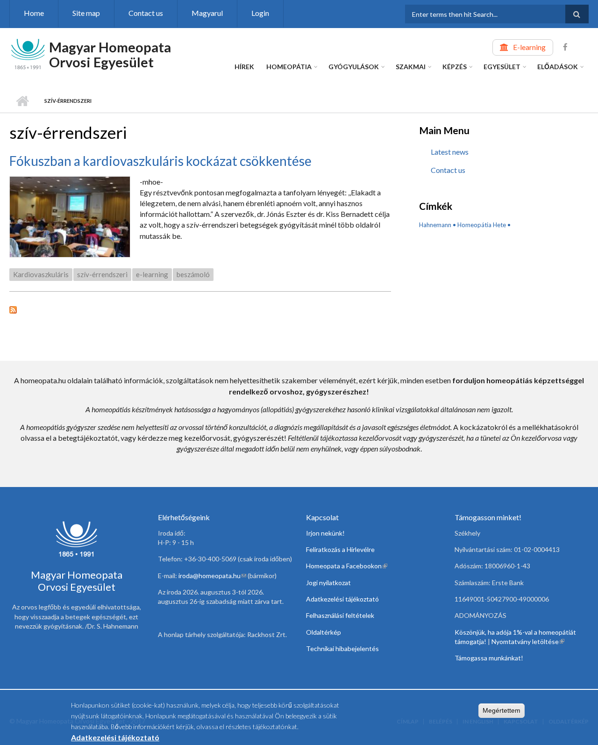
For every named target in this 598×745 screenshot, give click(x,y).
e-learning (152, 274)
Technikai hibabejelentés (342, 648)
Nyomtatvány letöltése (527, 641)
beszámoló (193, 274)
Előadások (557, 67)
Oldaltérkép (323, 632)
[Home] (28, 53)
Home (34, 12)
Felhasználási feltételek (340, 615)
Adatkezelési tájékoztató (342, 599)
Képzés (454, 67)
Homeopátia (289, 67)
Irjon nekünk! (325, 533)
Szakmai (411, 67)
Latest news (450, 151)
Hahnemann (435, 225)
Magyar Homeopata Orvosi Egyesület (110, 54)
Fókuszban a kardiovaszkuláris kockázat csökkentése (160, 161)
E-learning (529, 47)
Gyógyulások (353, 67)
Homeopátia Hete (481, 225)
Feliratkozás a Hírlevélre (340, 549)
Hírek (244, 67)
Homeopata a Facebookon (346, 566)
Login (260, 12)
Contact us (145, 12)
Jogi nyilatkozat (328, 583)
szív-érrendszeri (102, 274)
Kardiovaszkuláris (41, 274)
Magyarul (207, 12)
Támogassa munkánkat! (489, 658)
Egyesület (502, 67)
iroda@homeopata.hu (212, 576)
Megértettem (501, 710)
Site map (86, 12)
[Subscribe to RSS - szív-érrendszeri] (200, 308)
